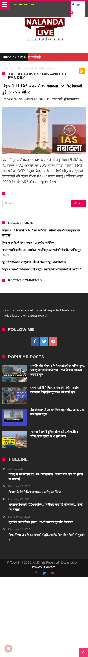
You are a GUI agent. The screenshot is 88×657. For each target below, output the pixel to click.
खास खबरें (57, 99)
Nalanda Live (14, 99)
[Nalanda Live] (44, 22)
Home (5, 68)
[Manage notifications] (8, 648)
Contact (49, 567)
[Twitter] (78, 5)
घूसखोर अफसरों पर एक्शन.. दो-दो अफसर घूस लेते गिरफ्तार (34, 262)
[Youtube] (71, 13)
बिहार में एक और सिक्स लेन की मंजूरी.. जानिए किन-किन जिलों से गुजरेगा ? (41, 269)
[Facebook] (72, 5)
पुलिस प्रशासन (71, 99)
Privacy (37, 567)
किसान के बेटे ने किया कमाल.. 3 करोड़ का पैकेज (28, 242)
